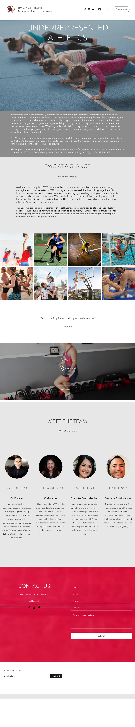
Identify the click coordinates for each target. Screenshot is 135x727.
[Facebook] (85, 9)
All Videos (65, 389)
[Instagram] (89, 9)
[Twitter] (93, 9)
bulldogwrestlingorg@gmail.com (34, 594)
